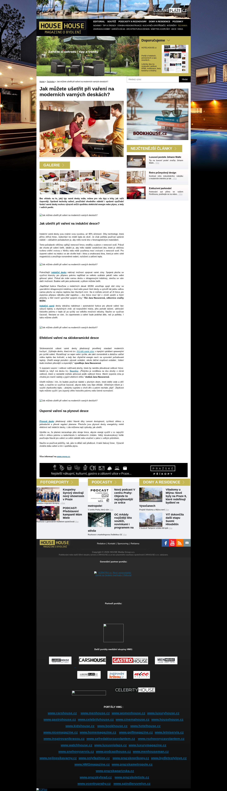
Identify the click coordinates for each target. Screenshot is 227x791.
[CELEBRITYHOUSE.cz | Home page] (135, 694)
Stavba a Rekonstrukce (129, 25)
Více (157, 163)
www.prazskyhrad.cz (96, 777)
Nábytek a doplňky (160, 29)
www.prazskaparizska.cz (115, 771)
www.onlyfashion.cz (94, 758)
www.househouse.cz (167, 719)
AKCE (173, 29)
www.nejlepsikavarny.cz (58, 758)
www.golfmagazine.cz (136, 732)
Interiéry (172, 25)
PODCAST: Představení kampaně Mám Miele (72, 512)
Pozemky (177, 21)
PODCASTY (102, 482)
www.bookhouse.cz (112, 726)
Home (42, 82)
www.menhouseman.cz (151, 751)
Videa (180, 29)
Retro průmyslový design (162, 172)
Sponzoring (122, 543)
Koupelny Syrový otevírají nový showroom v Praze (73, 494)
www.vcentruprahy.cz (94, 783)
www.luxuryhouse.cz (163, 713)
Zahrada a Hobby (101, 29)
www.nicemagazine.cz (60, 732)
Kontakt (111, 543)
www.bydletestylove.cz (169, 758)
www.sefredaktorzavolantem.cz (110, 738)
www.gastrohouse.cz (60, 719)
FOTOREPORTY (54, 482)
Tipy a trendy (109, 25)
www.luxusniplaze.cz (110, 745)
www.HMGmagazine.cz (92, 764)
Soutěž (111, 21)
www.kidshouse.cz (80, 726)
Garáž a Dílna (118, 29)
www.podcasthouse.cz (113, 751)
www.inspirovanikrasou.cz (64, 738)
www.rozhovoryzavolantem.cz (161, 738)
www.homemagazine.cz (98, 732)
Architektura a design (138, 29)
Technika (182, 25)
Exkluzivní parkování (160, 188)
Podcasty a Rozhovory (132, 21)
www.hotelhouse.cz (145, 726)
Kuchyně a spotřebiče (154, 25)
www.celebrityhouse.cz (96, 719)
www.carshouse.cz (62, 713)
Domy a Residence (159, 21)
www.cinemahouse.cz (132, 719)
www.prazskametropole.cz (132, 764)
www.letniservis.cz (169, 732)
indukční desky (58, 272)
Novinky (97, 25)
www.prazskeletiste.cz (132, 777)
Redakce (101, 543)
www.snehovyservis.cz (76, 751)
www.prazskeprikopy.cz (131, 758)
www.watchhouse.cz (76, 745)
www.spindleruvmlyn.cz (132, 783)
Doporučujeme (153, 40)
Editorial (99, 21)
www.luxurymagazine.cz (147, 745)
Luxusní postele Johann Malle (165, 157)
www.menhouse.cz (95, 713)
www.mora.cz (63, 456)
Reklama (135, 543)
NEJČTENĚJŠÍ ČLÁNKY (151, 148)
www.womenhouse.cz (128, 713)
